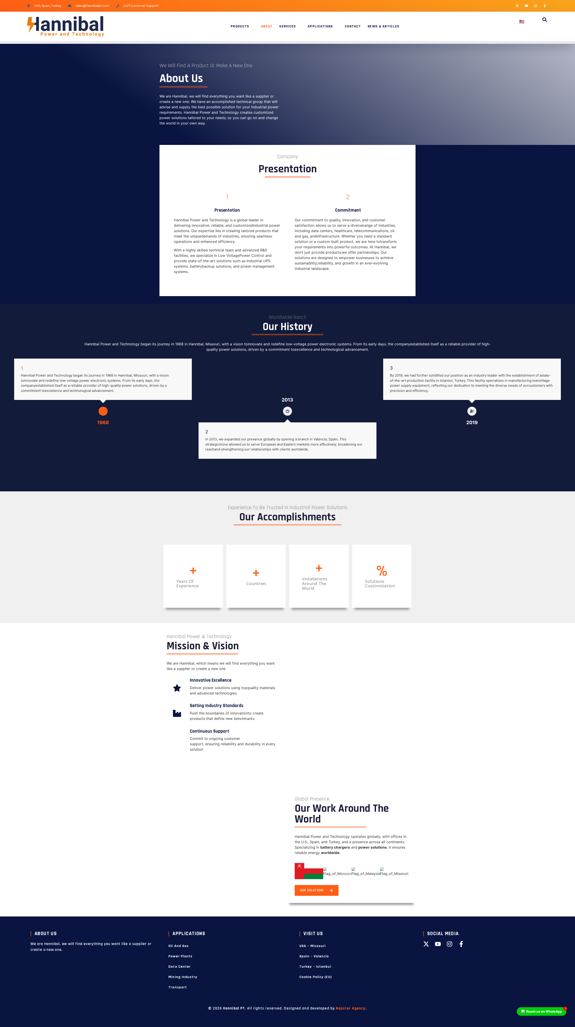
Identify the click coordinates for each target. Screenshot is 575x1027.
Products (240, 26)
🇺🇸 (522, 22)
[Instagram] (535, 5)
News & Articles (384, 26)
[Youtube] (526, 5)
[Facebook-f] (544, 5)
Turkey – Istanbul (315, 966)
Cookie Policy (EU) (315, 977)
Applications (320, 26)
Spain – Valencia (314, 956)
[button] (544, 20)
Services (287, 26)
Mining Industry (182, 977)
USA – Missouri (312, 946)
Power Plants (180, 956)
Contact (353, 26)
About (267, 26)
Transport (177, 987)
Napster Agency (350, 1008)
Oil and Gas (178, 946)
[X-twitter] (517, 5)
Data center (179, 966)
